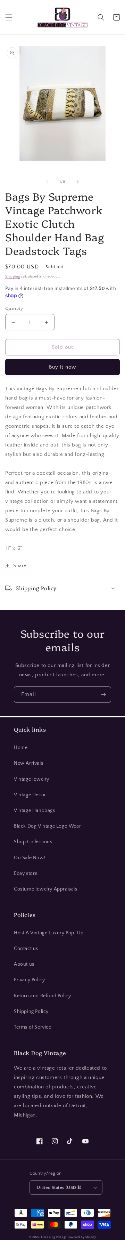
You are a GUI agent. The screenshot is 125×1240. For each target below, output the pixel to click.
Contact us (26, 948)
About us (24, 964)
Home (20, 747)
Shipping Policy (31, 1011)
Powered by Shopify (82, 1237)
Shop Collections (33, 842)
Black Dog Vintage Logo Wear (47, 826)
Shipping (12, 277)
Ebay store (26, 873)
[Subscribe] (103, 694)
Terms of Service (32, 1027)
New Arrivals (28, 763)
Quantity (14, 308)
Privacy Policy (29, 980)
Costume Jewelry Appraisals (45, 889)
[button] (8, 17)
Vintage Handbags (34, 810)
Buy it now (62, 367)
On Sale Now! (29, 858)
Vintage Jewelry (31, 779)
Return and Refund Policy (42, 996)
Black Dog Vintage (54, 1237)
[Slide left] (47, 182)
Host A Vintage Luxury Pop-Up (49, 933)
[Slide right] (77, 182)
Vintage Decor (30, 795)
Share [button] (19, 566)
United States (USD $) (59, 1187)
